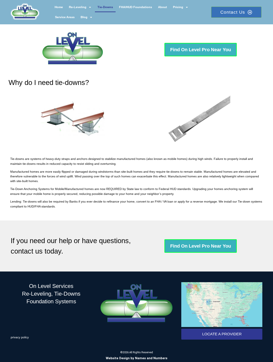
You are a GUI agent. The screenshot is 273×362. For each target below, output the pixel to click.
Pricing (178, 7)
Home (59, 7)
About (162, 7)
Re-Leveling (77, 7)
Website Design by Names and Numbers (136, 358)
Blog (84, 17)
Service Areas (65, 17)
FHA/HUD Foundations (135, 7)
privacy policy (20, 337)
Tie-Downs (105, 7)
